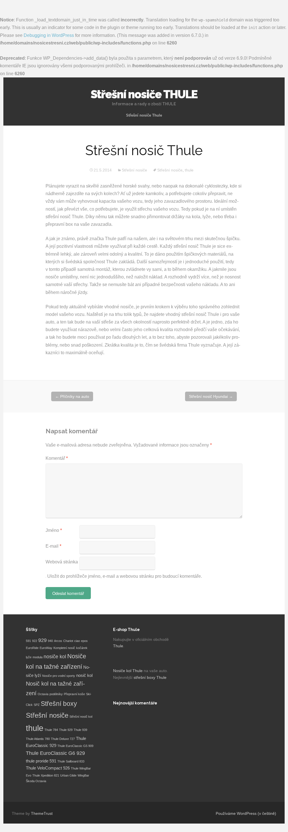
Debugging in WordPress (49, 35)
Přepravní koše (74, 694)
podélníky (56, 694)
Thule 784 (51, 729)
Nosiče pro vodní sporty (58, 675)
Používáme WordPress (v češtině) (246, 813)
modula (37, 657)
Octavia (43, 694)
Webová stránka (62, 561)
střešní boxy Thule (150, 677)
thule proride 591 (41, 761)
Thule (118, 646)
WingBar (83, 775)
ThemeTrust (42, 813)
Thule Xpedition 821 (45, 775)
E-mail (53, 546)
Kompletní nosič (64, 648)
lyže (29, 657)
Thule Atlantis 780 (38, 738)
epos (84, 641)
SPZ (37, 704)
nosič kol (84, 675)
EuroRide (32, 648)
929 (42, 640)
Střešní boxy (59, 703)
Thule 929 (66, 729)
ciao (77, 641)
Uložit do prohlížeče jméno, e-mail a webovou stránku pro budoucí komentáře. (124, 576)
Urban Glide (68, 775)
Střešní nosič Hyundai (211, 396)
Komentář (57, 458)
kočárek (81, 648)
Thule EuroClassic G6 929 (55, 753)
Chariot (68, 641)
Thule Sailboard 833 (70, 761)
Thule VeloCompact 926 (48, 768)
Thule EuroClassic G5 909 (75, 746)
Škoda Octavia (36, 781)
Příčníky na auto (72, 396)
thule (189, 170)
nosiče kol (55, 656)
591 (28, 641)
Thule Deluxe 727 (63, 738)
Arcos (58, 641)
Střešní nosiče (134, 170)
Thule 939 (80, 729)
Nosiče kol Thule (128, 670)
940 (50, 641)
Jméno (54, 530)
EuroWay (46, 648)
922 (34, 641)
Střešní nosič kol (80, 716)
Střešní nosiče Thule (144, 115)
